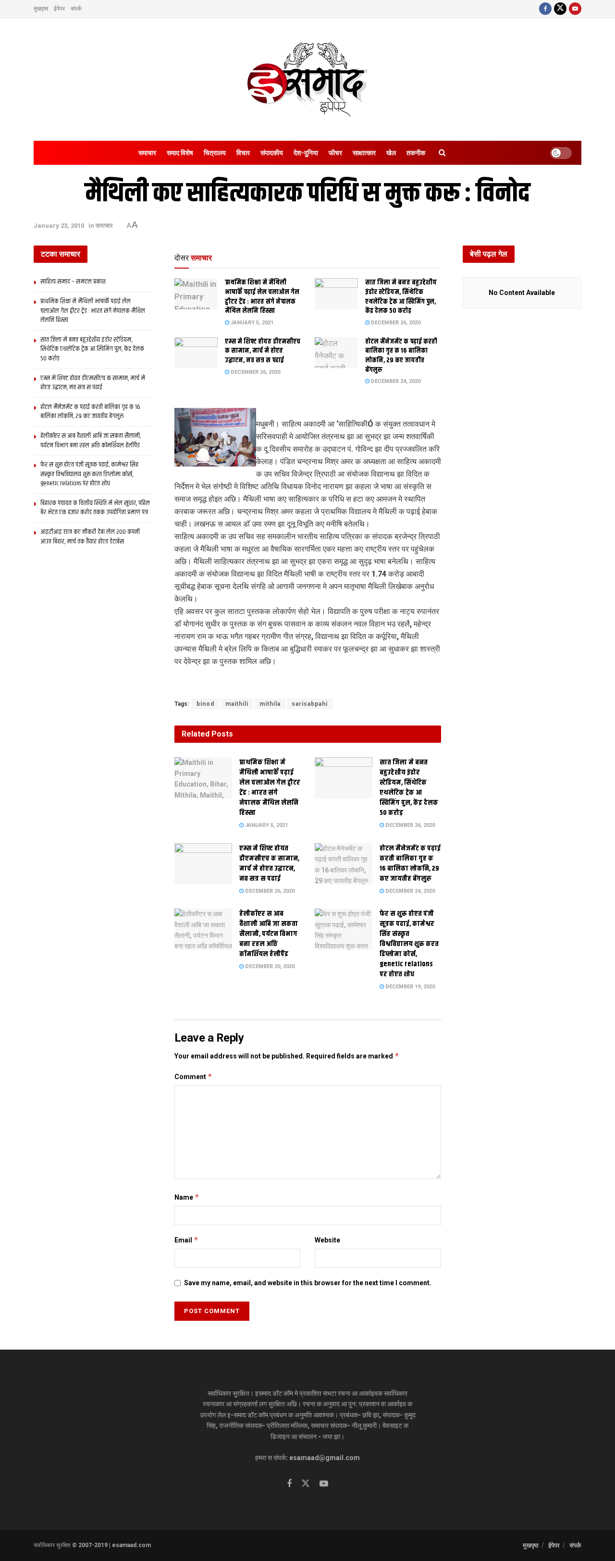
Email (186, 1239)
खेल (391, 153)
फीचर (335, 153)
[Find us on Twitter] (560, 9)
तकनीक (415, 153)
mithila (270, 704)
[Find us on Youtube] (575, 9)
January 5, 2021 (251, 323)
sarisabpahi (310, 704)
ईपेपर (59, 8)
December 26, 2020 (394, 323)
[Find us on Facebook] (545, 9)
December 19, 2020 (409, 986)
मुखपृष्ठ (41, 8)
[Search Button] (442, 153)
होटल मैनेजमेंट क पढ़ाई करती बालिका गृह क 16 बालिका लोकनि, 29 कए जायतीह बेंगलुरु (401, 355)
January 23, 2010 (59, 225)
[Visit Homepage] (307, 79)
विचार (243, 153)
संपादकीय (271, 153)
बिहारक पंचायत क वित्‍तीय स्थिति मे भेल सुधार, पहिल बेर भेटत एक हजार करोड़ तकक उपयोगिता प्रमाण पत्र (95, 508)
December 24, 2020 (394, 381)
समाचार (147, 153)
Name (186, 1197)
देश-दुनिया (306, 153)
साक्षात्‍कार (364, 153)
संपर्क (76, 8)
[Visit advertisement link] (307, 683)
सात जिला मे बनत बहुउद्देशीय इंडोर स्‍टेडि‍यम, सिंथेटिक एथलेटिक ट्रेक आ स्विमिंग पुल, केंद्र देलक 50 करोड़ (401, 296)
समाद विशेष (180, 153)
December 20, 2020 (269, 966)
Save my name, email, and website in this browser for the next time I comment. (307, 1283)
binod (205, 704)
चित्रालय (215, 153)
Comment (193, 1076)
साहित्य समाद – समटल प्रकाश (73, 281)
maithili (236, 704)
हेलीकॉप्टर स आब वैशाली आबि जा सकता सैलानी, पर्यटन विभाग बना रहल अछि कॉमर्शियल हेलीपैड (268, 933)
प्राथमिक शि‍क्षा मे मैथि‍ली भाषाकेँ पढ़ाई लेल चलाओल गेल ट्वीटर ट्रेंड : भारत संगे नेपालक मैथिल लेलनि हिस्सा (262, 296)
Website (327, 1240)
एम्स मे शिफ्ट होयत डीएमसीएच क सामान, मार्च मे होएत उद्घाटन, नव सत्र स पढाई (262, 351)
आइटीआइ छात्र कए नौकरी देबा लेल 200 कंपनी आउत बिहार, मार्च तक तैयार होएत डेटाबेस (90, 537)
